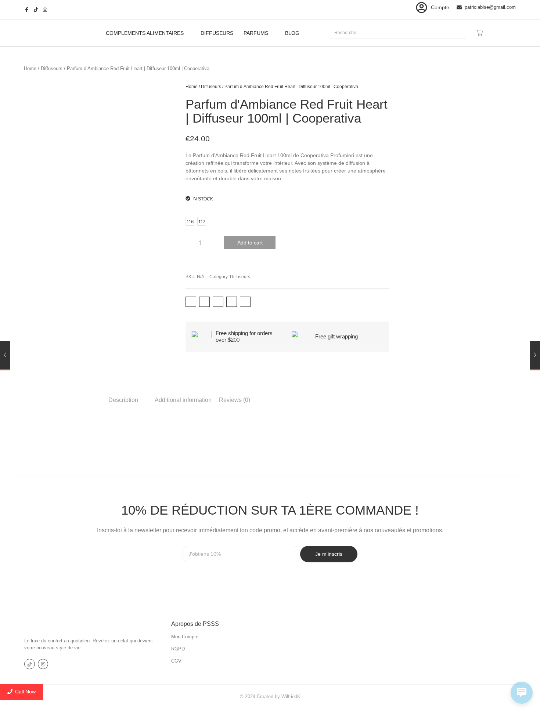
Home (30, 68)
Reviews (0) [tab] (234, 400)
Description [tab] (123, 400)
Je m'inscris (328, 554)
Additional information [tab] (183, 400)
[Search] (457, 33)
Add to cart (250, 243)
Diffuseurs (51, 68)
